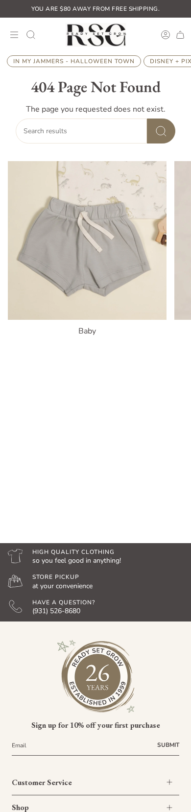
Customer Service (42, 782)
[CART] (180, 34)
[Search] (161, 131)
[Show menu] (13, 34)
